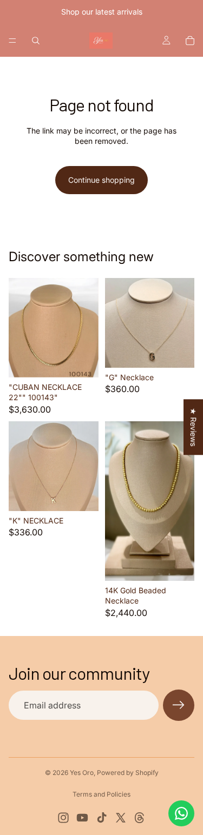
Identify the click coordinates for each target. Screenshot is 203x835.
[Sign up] (178, 705)
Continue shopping (101, 179)
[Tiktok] (101, 817)
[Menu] (12, 40)
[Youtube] (82, 817)
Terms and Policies (101, 794)
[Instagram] (63, 817)
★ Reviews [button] (193, 427)
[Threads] (139, 817)
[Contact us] (181, 813)
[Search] (36, 40)
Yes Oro (82, 772)
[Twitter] (120, 817)
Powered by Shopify (128, 772)
